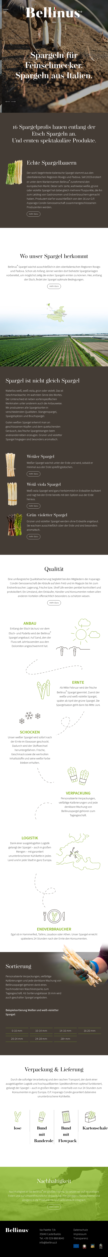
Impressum (80, 1234)
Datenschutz (80, 1230)
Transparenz (80, 1238)
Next (13, 103)
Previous (8, 103)
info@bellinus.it (48, 1243)
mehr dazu (33, 214)
